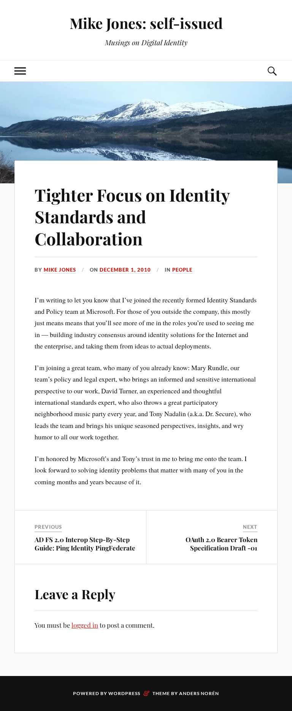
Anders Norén (199, 693)
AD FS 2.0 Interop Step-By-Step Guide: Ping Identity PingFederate (85, 543)
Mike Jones (60, 270)
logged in (84, 625)
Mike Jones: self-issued (146, 23)
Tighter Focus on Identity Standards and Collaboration (132, 216)
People (182, 270)
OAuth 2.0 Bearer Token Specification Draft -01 (221, 543)
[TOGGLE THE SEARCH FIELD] (272, 70)
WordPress (124, 693)
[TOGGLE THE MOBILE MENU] (20, 70)
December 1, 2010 (125, 270)
